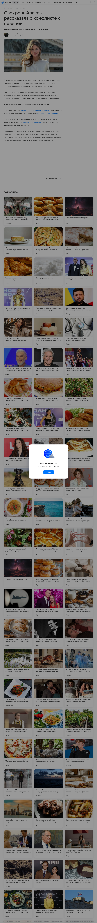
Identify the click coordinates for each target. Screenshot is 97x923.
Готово (48, 472)
